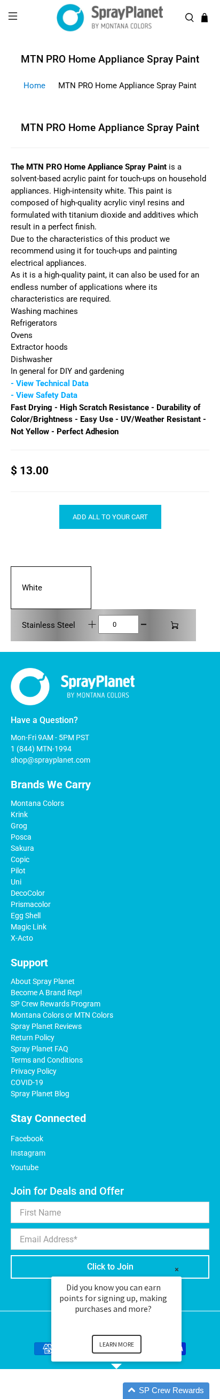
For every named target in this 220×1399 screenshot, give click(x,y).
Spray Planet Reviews (46, 1026)
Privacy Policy (34, 1071)
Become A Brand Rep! (46, 992)
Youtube (24, 1167)
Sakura (22, 848)
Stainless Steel (48, 625)
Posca (21, 837)
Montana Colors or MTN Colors (62, 1015)
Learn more (116, 1344)
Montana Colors (37, 803)
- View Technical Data (50, 383)
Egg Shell (26, 915)
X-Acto (22, 938)
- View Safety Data (44, 395)
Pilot (18, 870)
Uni (16, 882)
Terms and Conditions (47, 1060)
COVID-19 (27, 1082)
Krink (19, 814)
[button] (129, 1390)
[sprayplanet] (110, 18)
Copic (20, 859)
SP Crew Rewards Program (55, 1004)
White (32, 588)
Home (34, 86)
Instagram (28, 1153)
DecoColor (28, 893)
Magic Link (28, 927)
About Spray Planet (43, 981)
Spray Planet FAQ (39, 1048)
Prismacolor (31, 904)
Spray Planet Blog (40, 1093)
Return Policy (32, 1037)
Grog (19, 825)
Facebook (27, 1138)
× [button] (177, 1269)
